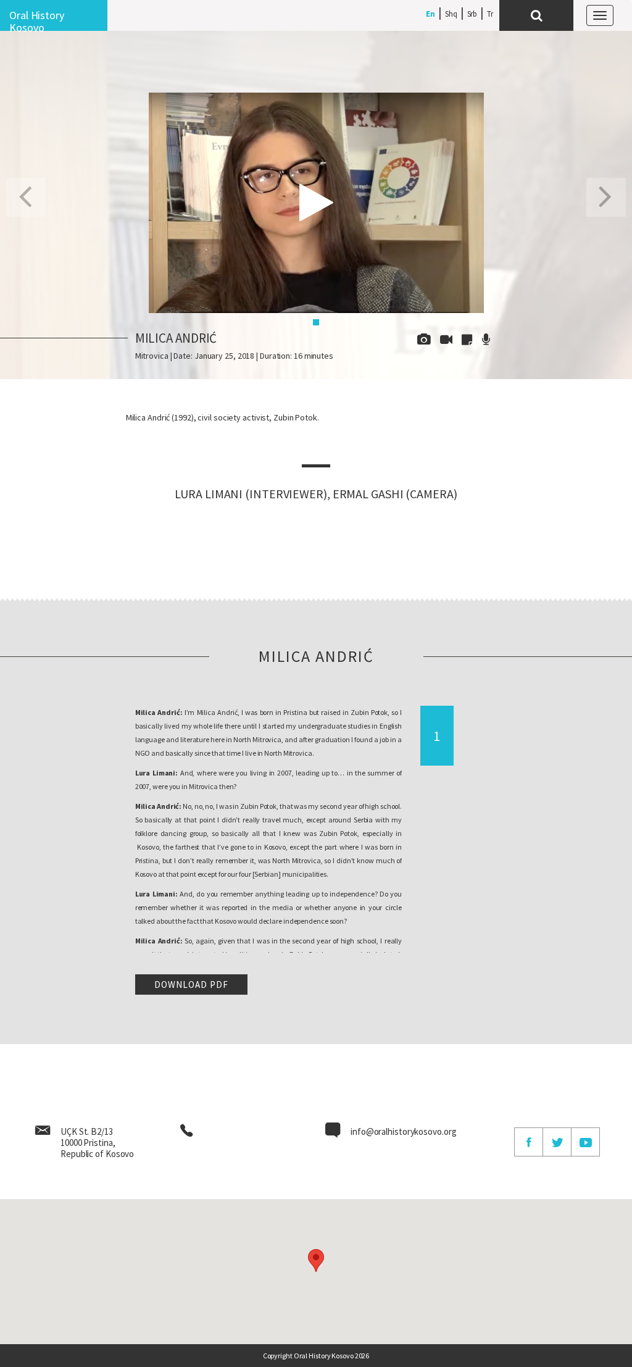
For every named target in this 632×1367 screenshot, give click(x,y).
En (430, 14)
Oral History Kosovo (36, 19)
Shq (451, 14)
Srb (472, 14)
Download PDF (191, 984)
